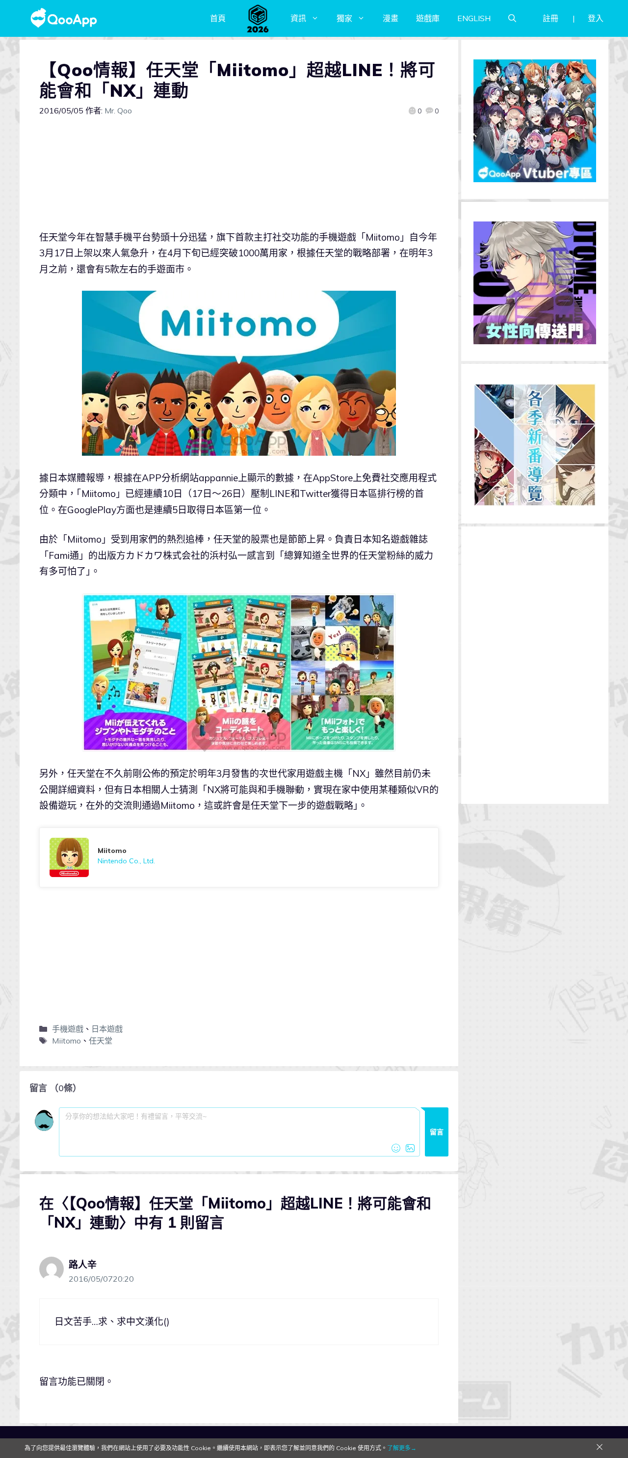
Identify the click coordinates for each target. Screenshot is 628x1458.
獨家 (344, 18)
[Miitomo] (239, 857)
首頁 (218, 18)
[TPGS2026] (258, 18)
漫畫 (390, 18)
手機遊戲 (67, 1029)
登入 (595, 18)
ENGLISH (474, 18)
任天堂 (100, 1040)
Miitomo (66, 1040)
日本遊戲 (107, 1029)
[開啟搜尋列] (512, 18)
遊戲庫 (428, 18)
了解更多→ (402, 1448)
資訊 (298, 18)
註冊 (550, 18)
